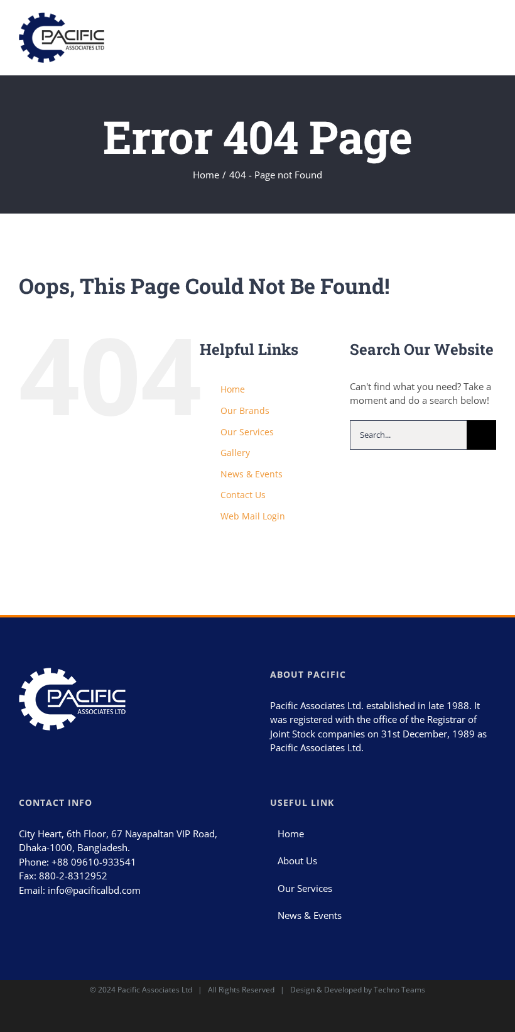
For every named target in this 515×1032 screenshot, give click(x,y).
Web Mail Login (252, 516)
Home (232, 389)
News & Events (251, 474)
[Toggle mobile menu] (491, 30)
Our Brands (244, 410)
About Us (297, 860)
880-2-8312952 (73, 875)
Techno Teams (399, 989)
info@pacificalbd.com (94, 890)
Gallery (235, 453)
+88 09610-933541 (94, 861)
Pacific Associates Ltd (154, 989)
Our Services (247, 432)
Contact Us (243, 495)
